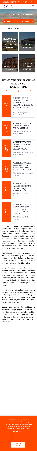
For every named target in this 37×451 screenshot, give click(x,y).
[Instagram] (26, 2)
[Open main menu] (33, 6)
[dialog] (18, 433)
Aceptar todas (18, 444)
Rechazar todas (18, 437)
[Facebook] (22, 2)
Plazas (4, 29)
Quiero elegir (17, 431)
